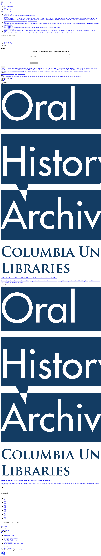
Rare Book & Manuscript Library (20, 71)
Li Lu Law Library (74, 19)
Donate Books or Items (9, 535)
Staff (56, 33)
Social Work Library (32, 21)
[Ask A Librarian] (1, 4)
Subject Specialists (8, 25)
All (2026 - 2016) (5, 76)
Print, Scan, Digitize (55, 27)
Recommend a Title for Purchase (85, 23)
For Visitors (32, 15)
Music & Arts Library (72, 69)
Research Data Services (66, 30)
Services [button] (8, 14)
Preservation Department (6, 71)
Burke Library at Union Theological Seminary (43, 18)
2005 (66, 76)
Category (3, 72)
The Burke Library (68, 71)
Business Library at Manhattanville (81, 18)
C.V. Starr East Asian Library (53, 68)
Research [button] (9, 29)
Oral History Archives (91, 69)
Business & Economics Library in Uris (63, 18)
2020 (26, 76)
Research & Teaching (9, 30)
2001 (77, 76)
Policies (53, 33)
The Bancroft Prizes (8, 539)
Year (2, 75)
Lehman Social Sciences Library (61, 19)
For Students (26, 15)
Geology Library (89, 68)
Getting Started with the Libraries (32, 30)
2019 (29, 76)
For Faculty (20, 15)
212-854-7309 (4, 526)
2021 (23, 76)
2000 (79, 76)
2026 (10, 76)
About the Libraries (8, 33)
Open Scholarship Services (54, 30)
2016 (37, 76)
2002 (74, 76)
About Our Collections (9, 23)
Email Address (33, 56)
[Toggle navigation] (2, 1)
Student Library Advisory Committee (76, 33)
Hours (5, 8)
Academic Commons (19, 23)
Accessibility (24, 27)
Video (16, 74)
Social (12, 74)
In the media (5, 74)
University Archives (78, 71)
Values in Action (21, 74)
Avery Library (5, 68)
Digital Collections (67, 23)
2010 (53, 76)
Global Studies (44, 30)
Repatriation (96, 23)
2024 (15, 76)
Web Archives (86, 71)
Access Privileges (17, 27)
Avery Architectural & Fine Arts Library (23, 18)
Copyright (6, 546)
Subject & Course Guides (78, 30)
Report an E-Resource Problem (11, 538)
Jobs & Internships (17, 33)
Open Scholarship (81, 69)
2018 (31, 76)
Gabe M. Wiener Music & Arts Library (24, 19)
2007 (61, 76)
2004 (69, 76)
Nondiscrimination (23, 550)
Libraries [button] (6, 17)
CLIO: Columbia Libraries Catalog (42, 23)
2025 (13, 76)
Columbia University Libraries (67, 68)
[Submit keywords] (2, 35)
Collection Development (56, 23)
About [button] (5, 31)
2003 (71, 76)
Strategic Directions (62, 33)
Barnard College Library (15, 68)
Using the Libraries (8, 27)
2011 (50, 76)
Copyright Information (19, 30)
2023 (18, 76)
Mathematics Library (83, 19)
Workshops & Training (89, 30)
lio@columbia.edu (5, 530)
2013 (45, 76)
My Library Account (8, 6)
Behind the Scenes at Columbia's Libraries (13, 543)
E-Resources (75, 23)
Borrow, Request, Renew (33, 27)
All (1, 68)
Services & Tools (8, 15)
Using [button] (8, 26)
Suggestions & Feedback (9, 536)
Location (3, 67)
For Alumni (14, 15)
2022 (21, 76)
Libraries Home (7, 42)
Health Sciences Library (39, 19)
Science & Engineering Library (20, 21)
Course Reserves (43, 27)
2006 (63, 76)
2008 (58, 76)
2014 (42, 76)
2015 (39, 76)
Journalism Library (49, 19)
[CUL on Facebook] (1, 533)
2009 (55, 76)
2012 (47, 76)
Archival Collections (29, 23)
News (34, 33)
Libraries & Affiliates (8, 18)
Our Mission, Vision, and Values (43, 33)
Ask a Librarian (7, 9)
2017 (34, 76)
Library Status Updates (27, 33)
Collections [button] (6, 22)
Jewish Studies (19, 69)
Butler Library (92, 18)
